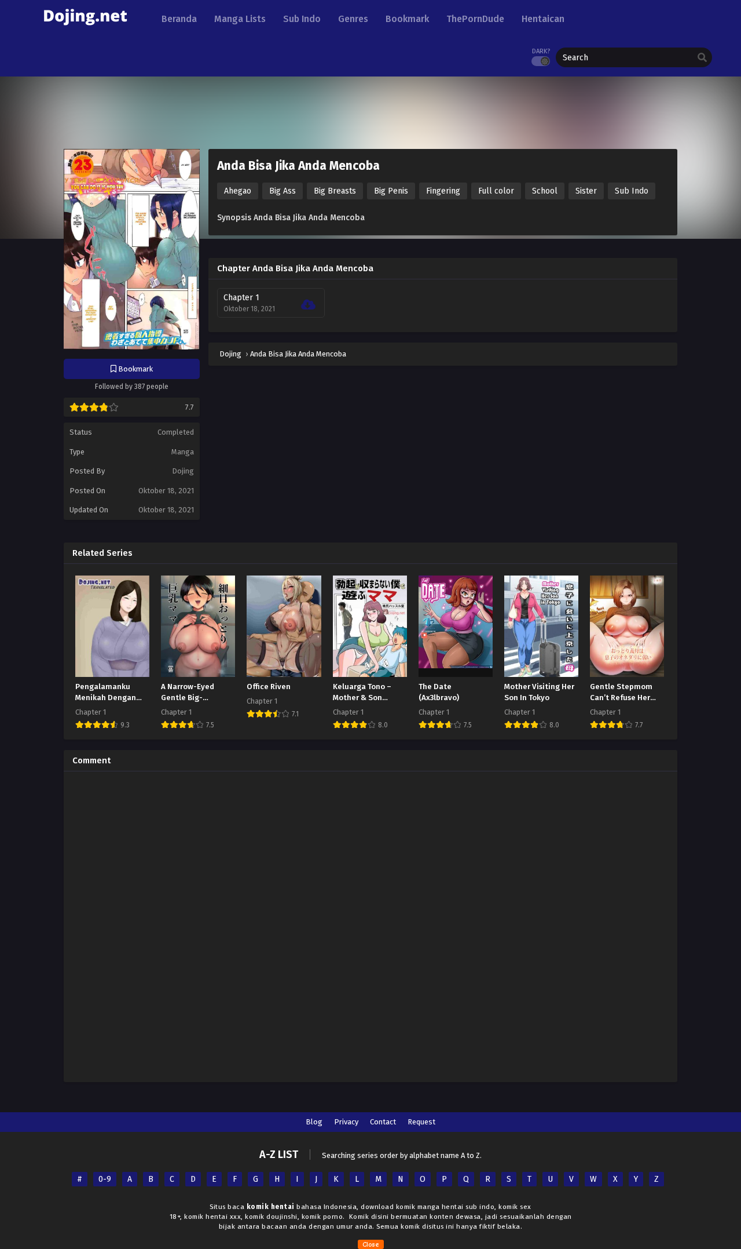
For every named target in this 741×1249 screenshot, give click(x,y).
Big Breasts (335, 191)
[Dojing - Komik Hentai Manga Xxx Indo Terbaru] (85, 29)
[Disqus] (370, 925)
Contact (383, 1121)
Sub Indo (631, 191)
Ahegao (237, 191)
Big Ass (282, 191)
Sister (586, 191)
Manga (182, 451)
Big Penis (391, 191)
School (544, 191)
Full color (496, 191)
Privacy (346, 1121)
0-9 (104, 1179)
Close (370, 1244)
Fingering (443, 191)
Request (421, 1121)
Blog (314, 1121)
